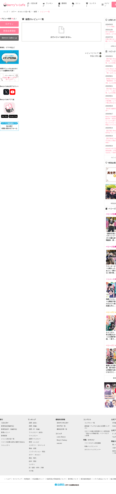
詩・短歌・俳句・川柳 (36, 467)
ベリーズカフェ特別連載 (93, 443)
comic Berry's (61, 437)
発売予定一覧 (61, 426)
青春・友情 (32, 448)
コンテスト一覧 (90, 423)
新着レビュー (5, 432)
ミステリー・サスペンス (37, 445)
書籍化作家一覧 (62, 429)
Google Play (13, 116)
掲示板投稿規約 (86, 479)
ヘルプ (8, 479)
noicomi (59, 443)
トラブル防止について (100, 479)
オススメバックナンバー (93, 449)
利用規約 (27, 479)
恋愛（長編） (33, 426)
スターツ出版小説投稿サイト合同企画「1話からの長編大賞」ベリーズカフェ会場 (97, 433)
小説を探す (4, 423)
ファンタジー (33, 435)
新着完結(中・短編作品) (9, 429)
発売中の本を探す (63, 423)
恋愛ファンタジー (35, 439)
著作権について (73, 479)
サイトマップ (17, 479)
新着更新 (4, 435)
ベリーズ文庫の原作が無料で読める (13, 442)
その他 (31, 471)
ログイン (107, 4)
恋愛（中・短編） (35, 429)
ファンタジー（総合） (36, 432)
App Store (5, 116)
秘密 (27, 19)
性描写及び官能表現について (56, 479)
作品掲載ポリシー (38, 479)
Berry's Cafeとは (9, 38)
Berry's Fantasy (62, 440)
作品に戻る (94, 56)
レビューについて (92, 53)
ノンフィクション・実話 (37, 451)
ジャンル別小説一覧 (7, 439)
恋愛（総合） (33, 423)
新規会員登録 (9, 31)
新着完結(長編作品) (7, 426)
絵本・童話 (32, 461)
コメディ (32, 464)
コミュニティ (5, 445)
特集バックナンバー (91, 446)
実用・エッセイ (34, 442)
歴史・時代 (32, 458)
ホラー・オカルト (35, 455)
